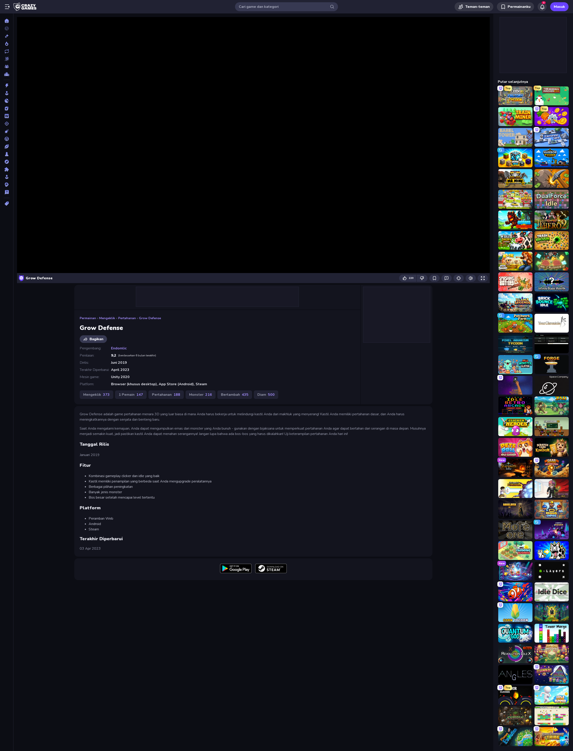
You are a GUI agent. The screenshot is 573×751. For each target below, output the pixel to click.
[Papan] (6, 154)
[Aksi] (6, 85)
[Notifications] (542, 6)
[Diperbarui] (6, 51)
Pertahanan (127, 318)
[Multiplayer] (6, 66)
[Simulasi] (6, 177)
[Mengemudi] (6, 139)
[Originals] (6, 59)
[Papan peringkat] (6, 74)
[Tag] (6, 203)
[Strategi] (6, 184)
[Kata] (6, 116)
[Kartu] (6, 108)
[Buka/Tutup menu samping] (7, 6)
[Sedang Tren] (6, 43)
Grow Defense (150, 318)
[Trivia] (6, 192)
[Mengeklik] (6, 131)
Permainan (88, 318)
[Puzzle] (6, 169)
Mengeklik (107, 318)
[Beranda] (6, 21)
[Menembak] (6, 123)
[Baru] (6, 36)
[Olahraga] (6, 146)
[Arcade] (6, 93)
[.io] (6, 101)
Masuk (559, 6)
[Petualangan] (6, 162)
